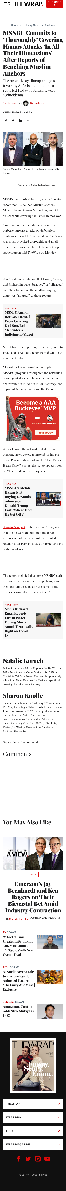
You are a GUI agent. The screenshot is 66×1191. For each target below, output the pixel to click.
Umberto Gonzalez (18, 919)
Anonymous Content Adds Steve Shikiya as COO (18, 1011)
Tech (6, 967)
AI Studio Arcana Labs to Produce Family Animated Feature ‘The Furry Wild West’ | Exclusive (19, 981)
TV (4, 932)
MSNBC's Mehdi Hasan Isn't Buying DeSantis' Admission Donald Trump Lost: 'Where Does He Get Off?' (19, 501)
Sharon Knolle (37, 103)
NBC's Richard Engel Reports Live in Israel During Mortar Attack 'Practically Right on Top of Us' (19, 622)
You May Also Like (27, 822)
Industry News (31, 25)
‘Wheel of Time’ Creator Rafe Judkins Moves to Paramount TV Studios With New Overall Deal (18, 946)
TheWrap (13, 1103)
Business (50, 25)
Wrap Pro (13, 1117)
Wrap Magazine (18, 1144)
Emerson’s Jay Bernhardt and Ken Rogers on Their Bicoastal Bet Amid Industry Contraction (33, 896)
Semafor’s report (14, 527)
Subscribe (54, 4)
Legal (10, 1130)
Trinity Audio (37, 185)
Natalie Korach (10, 103)
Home (14, 25)
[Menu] (7, 4)
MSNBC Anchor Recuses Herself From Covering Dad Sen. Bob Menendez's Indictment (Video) (19, 323)
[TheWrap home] (28, 4)
